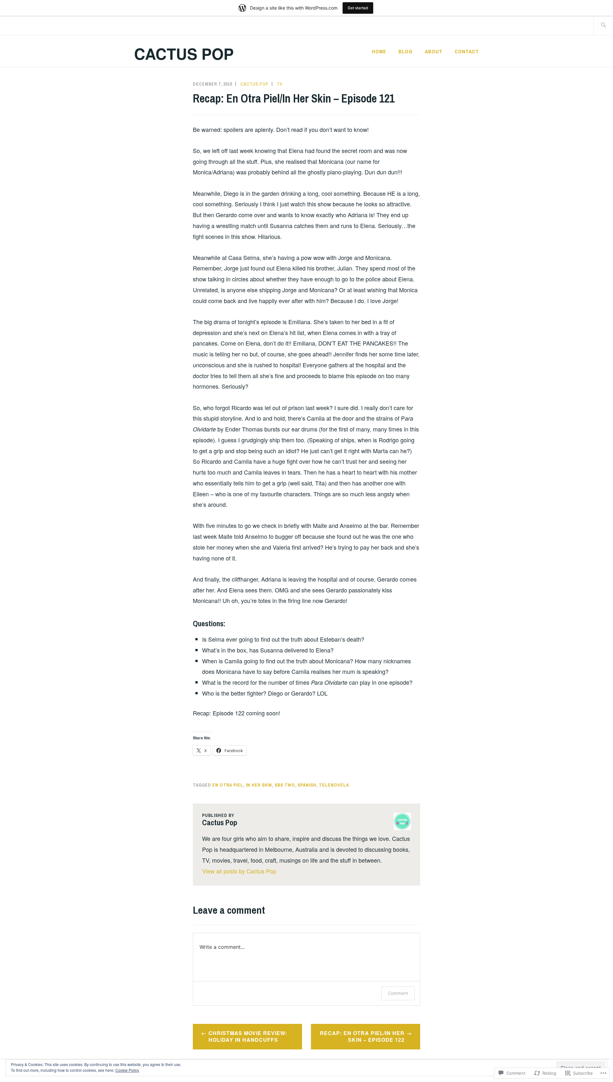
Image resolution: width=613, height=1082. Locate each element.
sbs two (285, 785)
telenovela (334, 785)
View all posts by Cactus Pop (239, 871)
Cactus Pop (184, 53)
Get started (358, 7)
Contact (467, 51)
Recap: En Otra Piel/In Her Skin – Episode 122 (362, 1036)
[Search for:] (603, 25)
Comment (398, 993)
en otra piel (227, 785)
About (434, 51)
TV (280, 84)
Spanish (307, 785)
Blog (405, 51)
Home (379, 51)
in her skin (259, 785)
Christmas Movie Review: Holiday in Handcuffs (247, 1036)
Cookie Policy (127, 1070)
